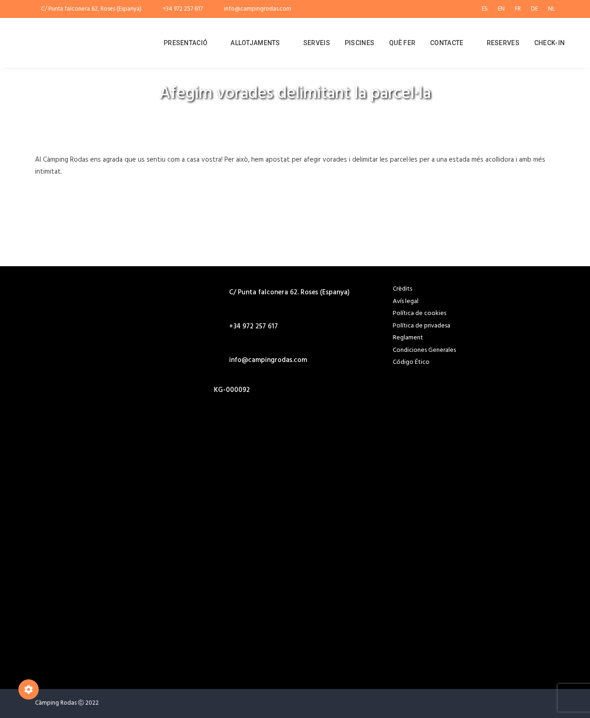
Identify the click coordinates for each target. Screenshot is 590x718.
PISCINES (359, 43)
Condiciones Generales (424, 350)
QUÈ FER (402, 43)
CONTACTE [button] (446, 43)
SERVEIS (316, 43)
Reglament (408, 338)
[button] (217, 434)
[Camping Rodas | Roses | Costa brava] (88, 42)
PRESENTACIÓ (185, 43)
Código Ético (411, 362)
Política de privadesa (421, 326)
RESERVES (503, 43)
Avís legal (406, 301)
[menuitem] (470, 9)
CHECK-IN (549, 43)
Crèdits (402, 289)
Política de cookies (419, 313)
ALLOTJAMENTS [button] (255, 43)
